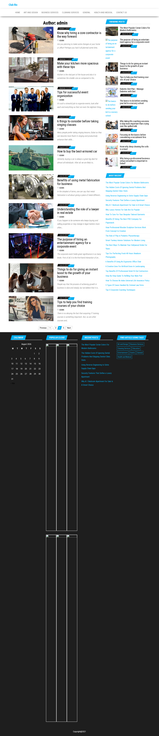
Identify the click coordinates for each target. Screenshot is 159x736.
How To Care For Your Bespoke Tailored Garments (125, 214)
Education (136, 348)
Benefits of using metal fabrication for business (78, 182)
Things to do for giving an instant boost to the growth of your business (77, 272)
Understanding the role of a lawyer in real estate (78, 211)
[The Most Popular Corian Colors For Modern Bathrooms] (112, 31)
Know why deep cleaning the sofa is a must (134, 147)
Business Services (49, 12)
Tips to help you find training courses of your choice (74, 304)
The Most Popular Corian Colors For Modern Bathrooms (135, 29)
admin (61, 41)
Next (69, 328)
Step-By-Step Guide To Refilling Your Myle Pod (124, 276)
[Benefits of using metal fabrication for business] (31, 186)
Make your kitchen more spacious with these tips (78, 65)
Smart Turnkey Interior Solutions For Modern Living (125, 240)
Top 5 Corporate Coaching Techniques (120, 290)
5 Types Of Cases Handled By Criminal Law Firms (125, 285)
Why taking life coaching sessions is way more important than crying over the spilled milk (134, 123)
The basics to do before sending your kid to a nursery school (134, 102)
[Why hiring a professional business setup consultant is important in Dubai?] (112, 162)
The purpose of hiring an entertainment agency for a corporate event (73, 242)
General (86, 12)
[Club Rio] (10, 12)
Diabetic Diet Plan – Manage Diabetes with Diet (131, 90)
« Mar (13, 383)
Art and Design (31, 12)
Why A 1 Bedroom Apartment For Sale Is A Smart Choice (128, 205)
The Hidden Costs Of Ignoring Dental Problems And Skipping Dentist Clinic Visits (95, 356)
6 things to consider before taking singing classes (77, 123)
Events (132, 353)
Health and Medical (103, 12)
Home (17, 12)
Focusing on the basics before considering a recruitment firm (133, 136)
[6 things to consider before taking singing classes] (31, 127)
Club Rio (13, 4)
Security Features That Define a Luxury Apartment (125, 200)
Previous (43, 328)
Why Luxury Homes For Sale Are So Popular (123, 210)
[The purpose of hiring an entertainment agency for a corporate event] (31, 246)
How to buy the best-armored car (77, 151)
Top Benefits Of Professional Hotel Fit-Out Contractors (127, 271)
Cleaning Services (70, 12)
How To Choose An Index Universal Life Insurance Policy (127, 280)
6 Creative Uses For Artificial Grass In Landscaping (125, 266)
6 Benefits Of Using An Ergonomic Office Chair (123, 261)
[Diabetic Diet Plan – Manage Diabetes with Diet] (112, 92)
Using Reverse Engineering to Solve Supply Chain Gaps (127, 196)
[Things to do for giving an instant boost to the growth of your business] (31, 278)
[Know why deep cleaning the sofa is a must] (112, 150)
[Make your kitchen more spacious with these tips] (31, 70)
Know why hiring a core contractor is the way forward (79, 34)
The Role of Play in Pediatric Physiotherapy (122, 236)
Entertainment (123, 353)
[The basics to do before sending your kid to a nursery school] (112, 108)
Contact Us (121, 12)
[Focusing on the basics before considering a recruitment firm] (112, 138)
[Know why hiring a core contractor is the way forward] (31, 40)
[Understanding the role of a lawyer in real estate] (31, 215)
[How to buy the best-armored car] (31, 158)
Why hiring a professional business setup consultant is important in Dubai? (135, 161)
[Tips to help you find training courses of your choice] (31, 308)
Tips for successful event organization (72, 94)
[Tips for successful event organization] (31, 98)
